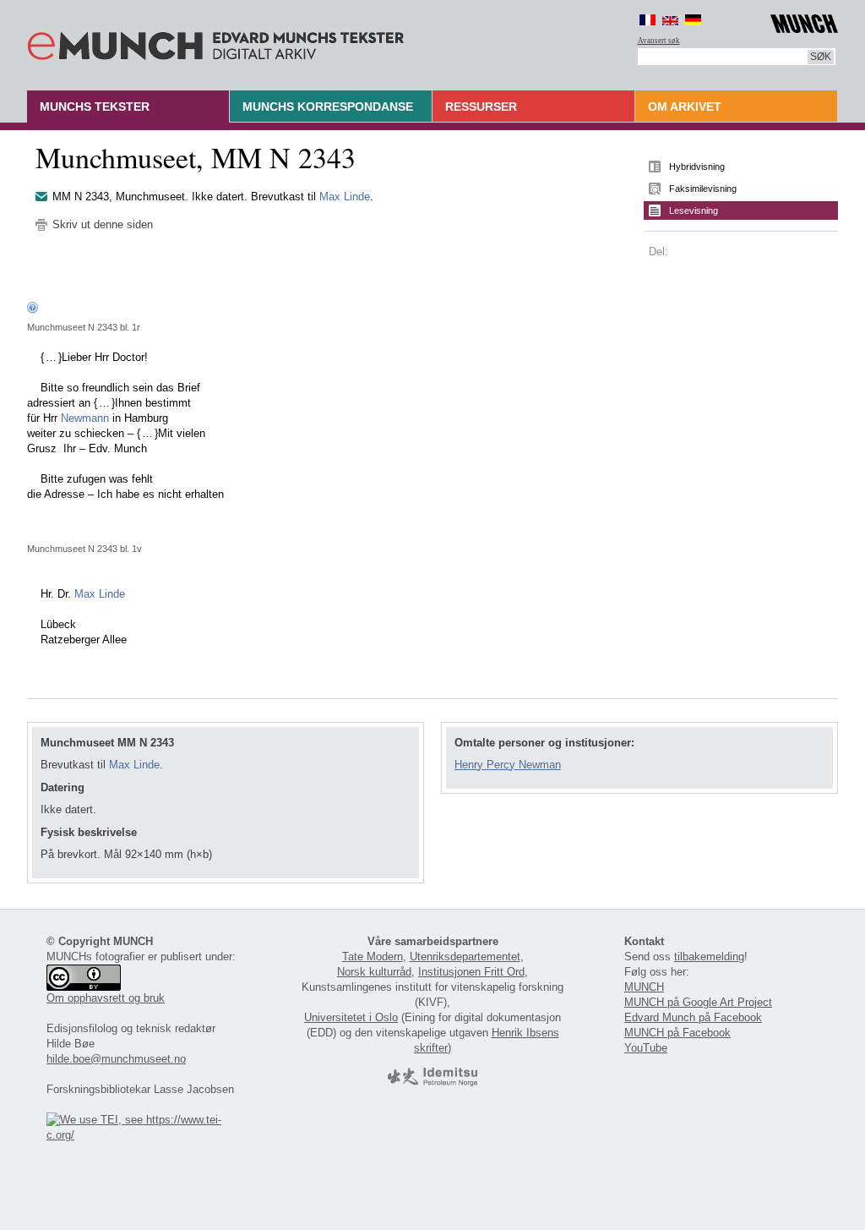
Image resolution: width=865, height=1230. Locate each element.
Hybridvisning (697, 166)
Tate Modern (372, 956)
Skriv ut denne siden (102, 224)
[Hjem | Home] (216, 42)
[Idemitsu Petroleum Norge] (432, 1082)
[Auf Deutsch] (693, 19)
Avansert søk (659, 40)
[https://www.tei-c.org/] (143, 1135)
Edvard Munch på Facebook (693, 1017)
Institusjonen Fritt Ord (471, 971)
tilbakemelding (709, 956)
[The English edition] (670, 19)
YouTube (645, 1047)
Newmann (85, 418)
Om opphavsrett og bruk (105, 998)
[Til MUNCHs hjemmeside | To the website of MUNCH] (804, 20)
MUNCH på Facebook (677, 1032)
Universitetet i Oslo (351, 1017)
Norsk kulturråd (374, 971)
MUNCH (644, 987)
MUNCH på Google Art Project (698, 1002)
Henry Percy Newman (507, 764)
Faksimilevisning (703, 188)
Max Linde (344, 196)
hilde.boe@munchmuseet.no (116, 1058)
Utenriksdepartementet (465, 956)
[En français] (647, 19)
